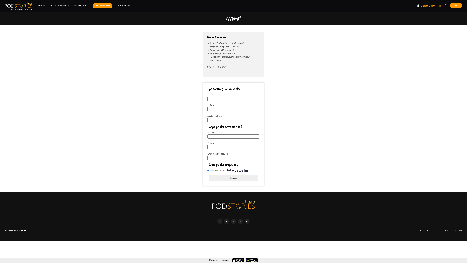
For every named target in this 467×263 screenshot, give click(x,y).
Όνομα (210, 95)
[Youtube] (233, 221)
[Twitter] (226, 221)
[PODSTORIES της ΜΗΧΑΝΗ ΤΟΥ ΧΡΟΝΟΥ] (18, 6)
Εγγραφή (233, 178)
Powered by (11, 230)
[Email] (247, 221)
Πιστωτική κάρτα (217, 170)
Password (212, 143)
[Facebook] (219, 221)
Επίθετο (211, 105)
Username (212, 133)
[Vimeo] (240, 221)
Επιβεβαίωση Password (218, 154)
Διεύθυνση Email (215, 116)
